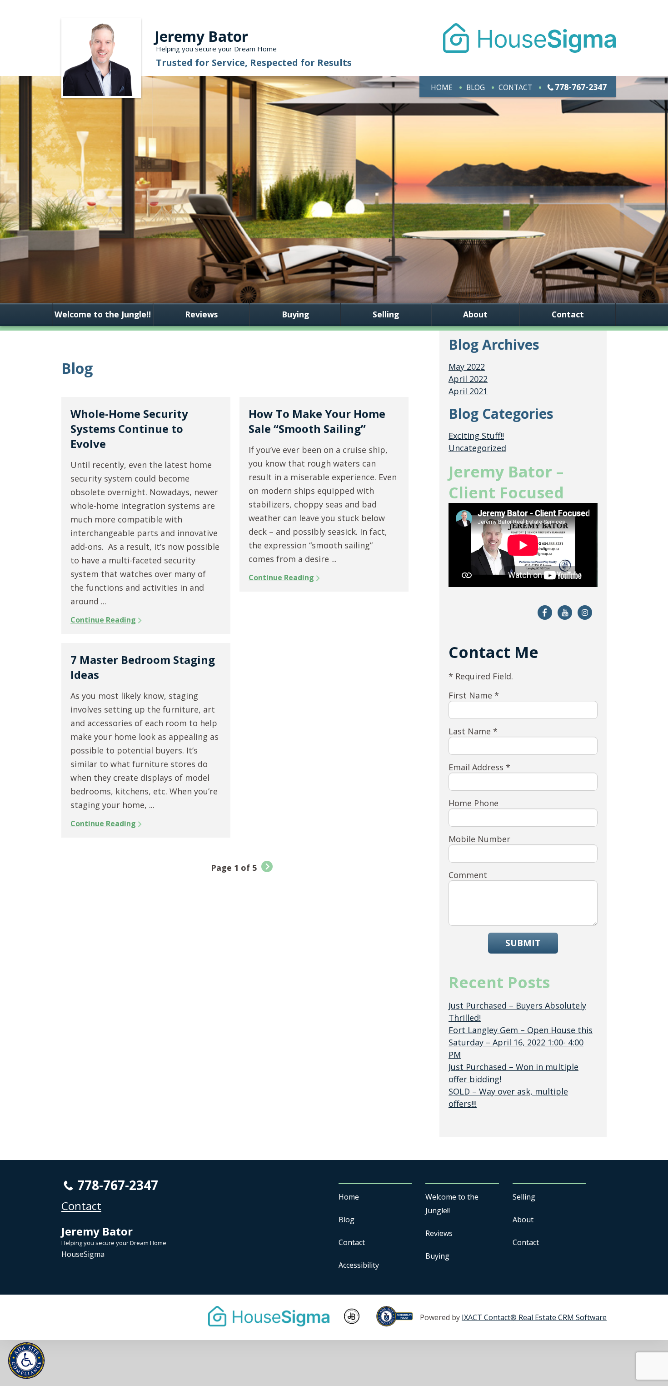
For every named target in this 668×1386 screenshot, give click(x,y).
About (475, 315)
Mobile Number (479, 839)
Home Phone (474, 803)
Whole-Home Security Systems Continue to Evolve (129, 428)
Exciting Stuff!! (476, 435)
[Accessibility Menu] (26, 1360)
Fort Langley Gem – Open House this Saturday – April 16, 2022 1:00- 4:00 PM (521, 1042)
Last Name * (473, 731)
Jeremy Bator (201, 36)
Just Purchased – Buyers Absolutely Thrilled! (517, 1011)
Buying (295, 315)
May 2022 (467, 366)
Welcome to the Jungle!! (103, 315)
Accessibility (359, 1265)
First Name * (474, 695)
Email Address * (479, 767)
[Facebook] (545, 612)
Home (442, 87)
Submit (522, 943)
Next (267, 866)
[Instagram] (585, 612)
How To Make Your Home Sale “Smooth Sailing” (317, 421)
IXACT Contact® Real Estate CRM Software (534, 1317)
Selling (386, 315)
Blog (475, 87)
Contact (515, 87)
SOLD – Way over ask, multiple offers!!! (508, 1097)
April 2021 (468, 391)
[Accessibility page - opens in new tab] (398, 1321)
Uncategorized (477, 447)
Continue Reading (103, 620)
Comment (468, 874)
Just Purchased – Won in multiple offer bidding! (513, 1073)
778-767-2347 (581, 86)
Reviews (201, 315)
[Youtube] (565, 612)
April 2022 (468, 378)
